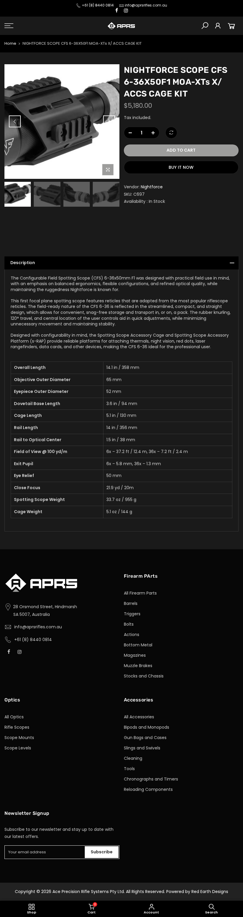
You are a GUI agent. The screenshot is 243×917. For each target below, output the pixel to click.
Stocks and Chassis (144, 676)
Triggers (132, 614)
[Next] (109, 121)
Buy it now (181, 167)
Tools (129, 769)
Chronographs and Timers (151, 779)
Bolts (129, 624)
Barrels (131, 603)
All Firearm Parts (140, 593)
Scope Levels (17, 748)
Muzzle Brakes (138, 666)
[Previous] (15, 121)
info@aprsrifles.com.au (146, 5)
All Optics (14, 717)
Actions (131, 634)
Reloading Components (148, 789)
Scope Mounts (19, 738)
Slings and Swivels (142, 748)
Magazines (135, 655)
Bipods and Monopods (146, 727)
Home (10, 43)
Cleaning (133, 758)
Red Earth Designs (209, 891)
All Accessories (139, 717)
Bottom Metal (138, 645)
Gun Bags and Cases (145, 738)
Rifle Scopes (16, 727)
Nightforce (152, 187)
